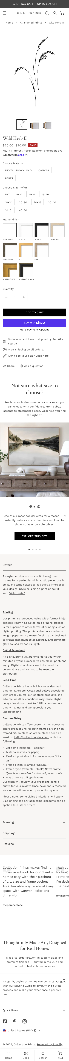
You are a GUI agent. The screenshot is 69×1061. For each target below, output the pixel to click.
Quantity (8, 289)
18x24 (8, 202)
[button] (62, 13)
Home (9, 22)
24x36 (37, 202)
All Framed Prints (31, 22)
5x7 (7, 194)
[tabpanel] (34, 688)
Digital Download (18, 170)
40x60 (23, 210)
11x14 (32, 194)
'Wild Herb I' (17, 593)
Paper (9, 178)
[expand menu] (4, 13)
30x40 (52, 202)
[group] (34, 459)
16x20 (45, 194)
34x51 (8, 210)
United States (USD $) (22, 1030)
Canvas (43, 170)
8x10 (19, 194)
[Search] (47, 13)
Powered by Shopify (49, 1044)
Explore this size (35, 536)
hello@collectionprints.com (31, 737)
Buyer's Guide (23, 985)
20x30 (23, 202)
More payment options (34, 329)
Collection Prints (24, 1044)
